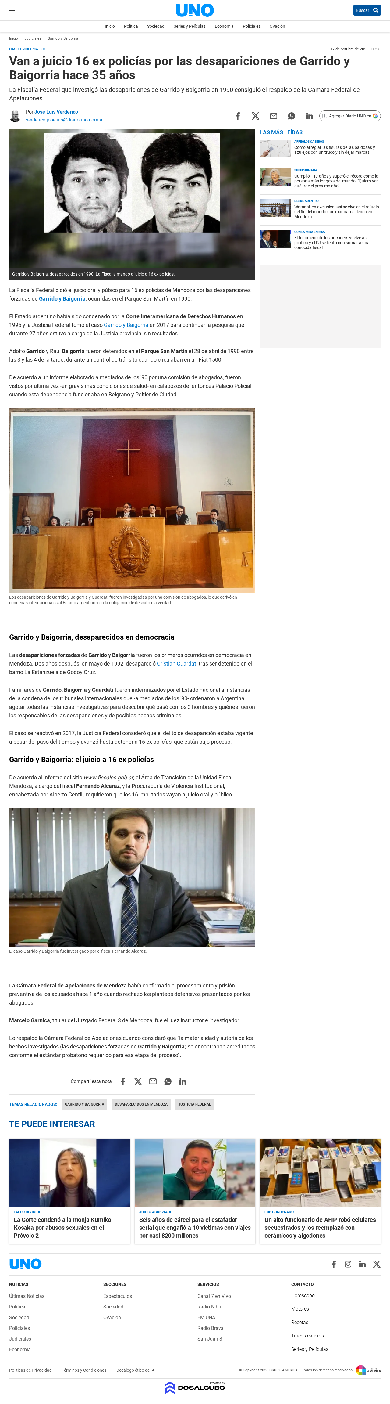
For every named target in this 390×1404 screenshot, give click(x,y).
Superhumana (305, 170)
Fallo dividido (27, 1212)
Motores (300, 1309)
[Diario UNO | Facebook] (334, 1264)
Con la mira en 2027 (310, 231)
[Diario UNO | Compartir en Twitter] (255, 115)
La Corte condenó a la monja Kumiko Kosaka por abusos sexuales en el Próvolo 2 (62, 1227)
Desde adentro (306, 201)
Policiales (252, 26)
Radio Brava (210, 1328)
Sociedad (156, 26)
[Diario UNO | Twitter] (377, 1264)
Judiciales (20, 1339)
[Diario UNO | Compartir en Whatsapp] (291, 115)
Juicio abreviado (155, 1212)
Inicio (110, 26)
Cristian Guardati (177, 663)
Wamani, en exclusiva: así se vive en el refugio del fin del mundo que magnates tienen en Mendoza (336, 211)
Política (131, 26)
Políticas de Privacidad (31, 1370)
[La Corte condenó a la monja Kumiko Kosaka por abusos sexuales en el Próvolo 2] (69, 1173)
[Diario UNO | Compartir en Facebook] (237, 115)
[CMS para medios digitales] (195, 1388)
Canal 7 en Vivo (214, 1296)
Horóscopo (303, 1295)
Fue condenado (279, 1212)
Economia (224, 26)
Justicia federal (194, 1104)
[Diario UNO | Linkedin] (362, 1264)
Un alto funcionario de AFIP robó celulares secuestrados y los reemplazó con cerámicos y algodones (320, 1227)
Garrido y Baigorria (62, 298)
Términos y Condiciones (84, 1370)
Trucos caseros (307, 1336)
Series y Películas (190, 26)
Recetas (299, 1322)
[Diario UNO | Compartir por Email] (273, 115)
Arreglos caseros (309, 141)
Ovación (277, 26)
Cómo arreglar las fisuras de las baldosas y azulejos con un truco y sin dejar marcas (334, 150)
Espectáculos (117, 1296)
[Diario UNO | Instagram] (348, 1264)
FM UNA (206, 1317)
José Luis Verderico (56, 112)
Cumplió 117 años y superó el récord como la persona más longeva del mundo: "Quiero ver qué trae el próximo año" (336, 181)
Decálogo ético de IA (135, 1370)
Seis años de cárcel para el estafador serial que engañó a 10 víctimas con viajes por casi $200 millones (195, 1227)
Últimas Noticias (26, 1296)
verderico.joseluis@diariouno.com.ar (65, 120)
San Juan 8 (209, 1339)
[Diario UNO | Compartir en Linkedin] (309, 115)
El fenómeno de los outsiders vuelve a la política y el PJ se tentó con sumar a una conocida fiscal (332, 242)
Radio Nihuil (210, 1307)
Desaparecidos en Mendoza (141, 1104)
